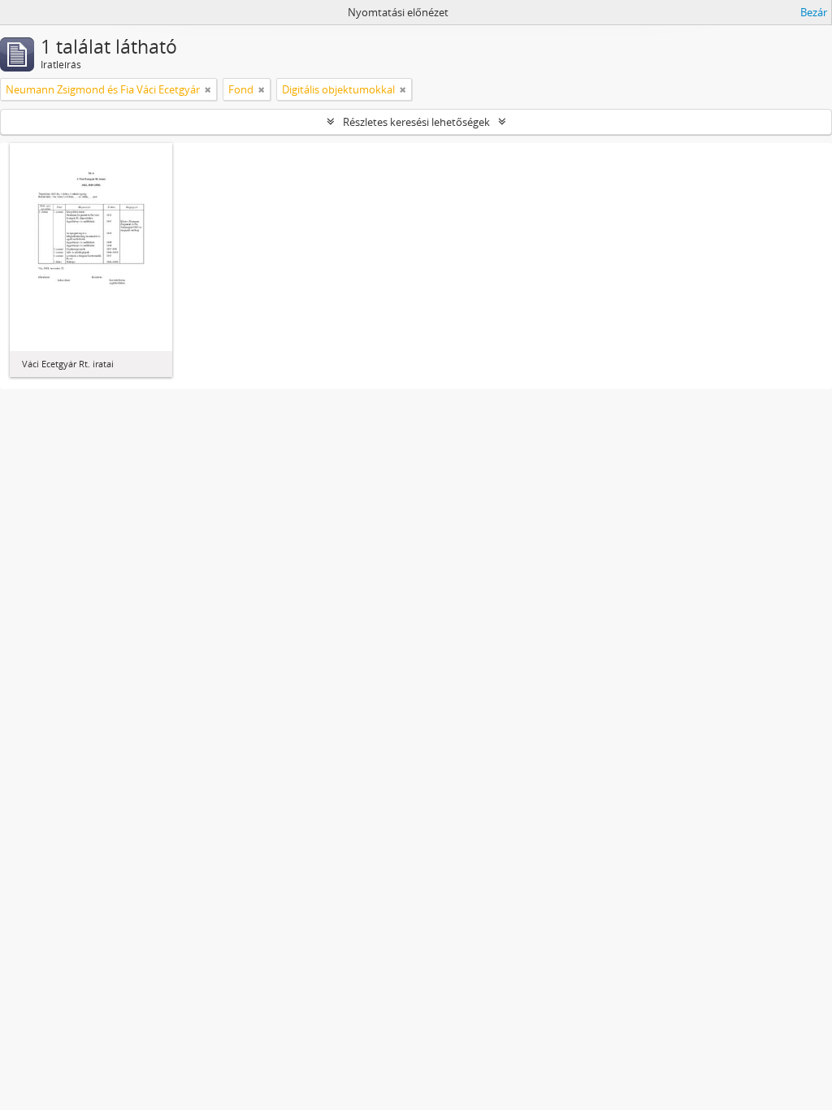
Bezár (813, 12)
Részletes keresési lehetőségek (416, 122)
